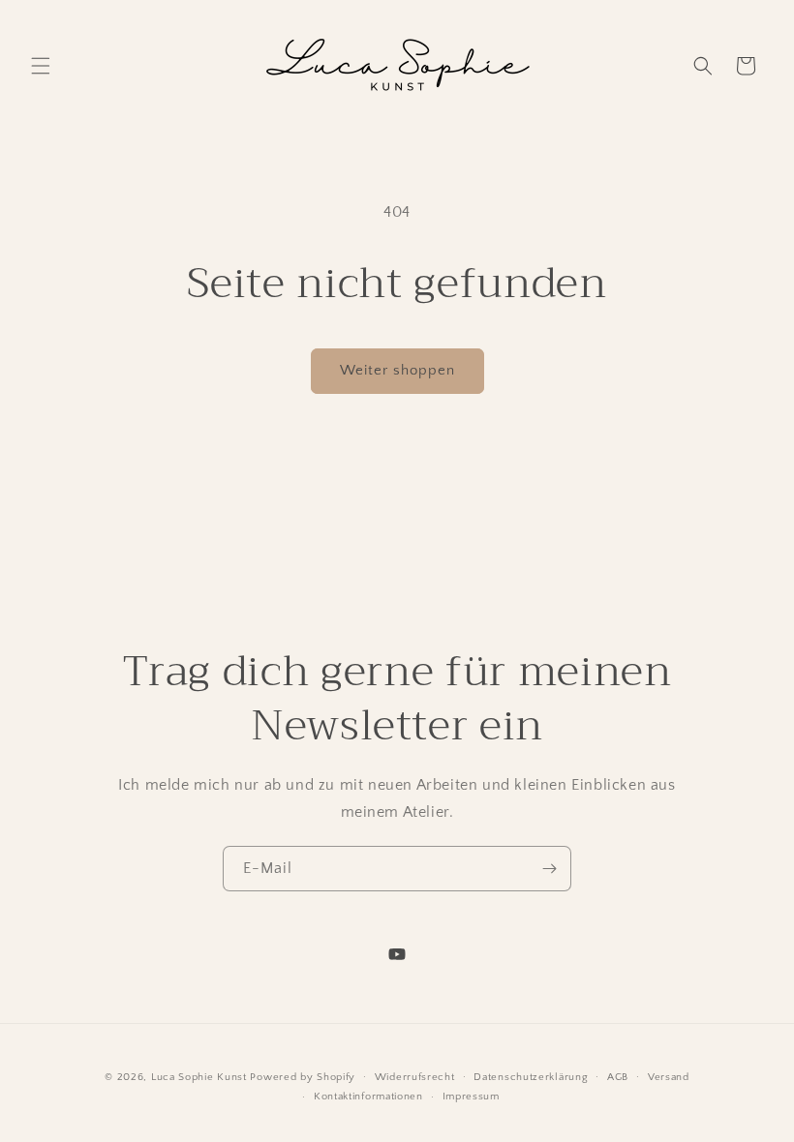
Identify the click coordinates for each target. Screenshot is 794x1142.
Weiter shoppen (397, 370)
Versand (668, 1077)
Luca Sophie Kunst (199, 1077)
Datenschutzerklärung (530, 1077)
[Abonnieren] (549, 868)
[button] (40, 66)
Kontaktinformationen (368, 1096)
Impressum (471, 1096)
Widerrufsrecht (415, 1077)
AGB (617, 1077)
